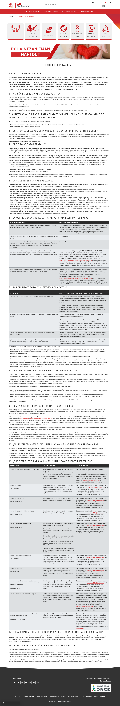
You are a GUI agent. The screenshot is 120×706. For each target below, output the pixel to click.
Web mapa (17, 697)
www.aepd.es (80, 628)
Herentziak (33, 35)
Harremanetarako (87, 11)
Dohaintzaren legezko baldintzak (94, 697)
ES (93, 2)
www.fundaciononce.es (36, 418)
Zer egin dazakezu (50, 11)
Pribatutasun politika (57, 697)
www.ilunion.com (24, 418)
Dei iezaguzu (92, 35)
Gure (105, 35)
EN (110, 2)
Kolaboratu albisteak (69, 11)
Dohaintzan (63, 35)
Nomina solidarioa (49, 35)
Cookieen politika (74, 697)
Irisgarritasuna (41, 697)
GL (102, 2)
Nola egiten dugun (32, 11)
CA (97, 2)
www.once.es (48, 418)
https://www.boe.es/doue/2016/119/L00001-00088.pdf (76, 260)
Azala (11, 16)
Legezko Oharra (28, 697)
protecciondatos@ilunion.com (91, 480)
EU (106, 2)
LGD (15, 35)
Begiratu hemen (105, 681)
